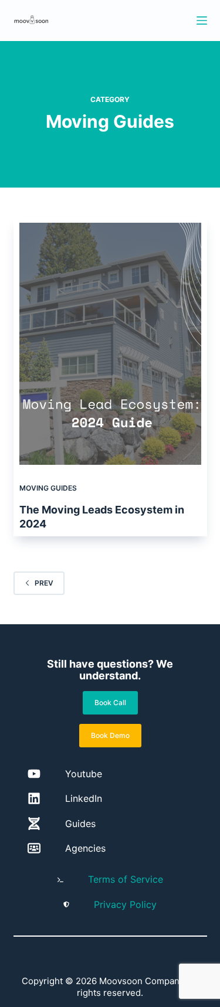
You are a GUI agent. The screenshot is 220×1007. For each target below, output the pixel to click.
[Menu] (202, 20)
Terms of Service (125, 879)
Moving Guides (48, 488)
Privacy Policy (125, 904)
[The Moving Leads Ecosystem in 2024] (110, 344)
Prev (44, 583)
